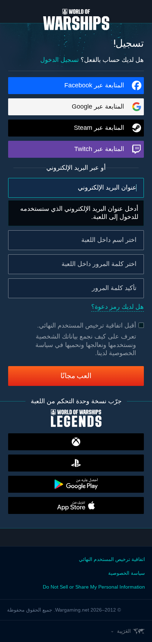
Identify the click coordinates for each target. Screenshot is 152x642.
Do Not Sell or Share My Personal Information (94, 587)
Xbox (76, 441)
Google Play (76, 484)
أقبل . (86, 325)
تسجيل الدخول (59, 59)
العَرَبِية (124, 631)
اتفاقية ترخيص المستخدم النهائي (81, 325)
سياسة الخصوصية (126, 573)
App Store (76, 505)
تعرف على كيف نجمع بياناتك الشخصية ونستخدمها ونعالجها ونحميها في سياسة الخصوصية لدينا (85, 345)
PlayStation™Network (76, 463)
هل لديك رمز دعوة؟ (117, 306)
